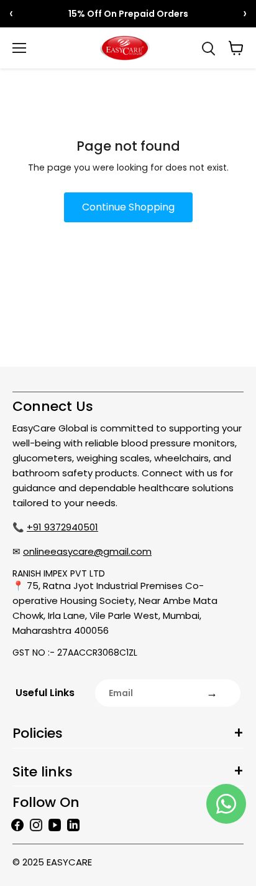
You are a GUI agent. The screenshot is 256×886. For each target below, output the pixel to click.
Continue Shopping (128, 207)
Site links (42, 771)
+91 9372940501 (62, 527)
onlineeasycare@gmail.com (87, 551)
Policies (37, 733)
